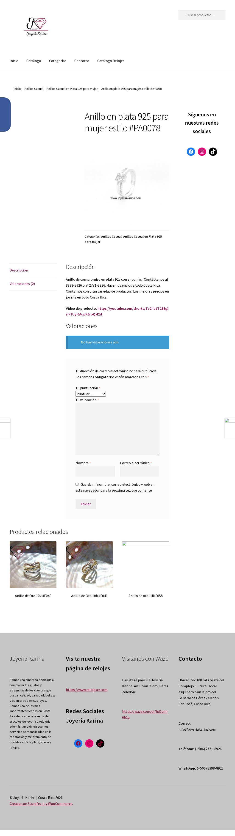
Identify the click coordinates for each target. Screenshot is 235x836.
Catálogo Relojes (110, 60)
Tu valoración (87, 399)
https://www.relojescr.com (86, 689)
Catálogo (33, 60)
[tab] (33, 270)
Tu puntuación (88, 388)
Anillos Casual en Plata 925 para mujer (72, 89)
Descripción (19, 270)
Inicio (14, 60)
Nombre (83, 462)
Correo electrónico (136, 462)
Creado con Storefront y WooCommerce (41, 803)
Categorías (57, 60)
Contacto (81, 60)
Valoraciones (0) (22, 283)
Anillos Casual (34, 89)
